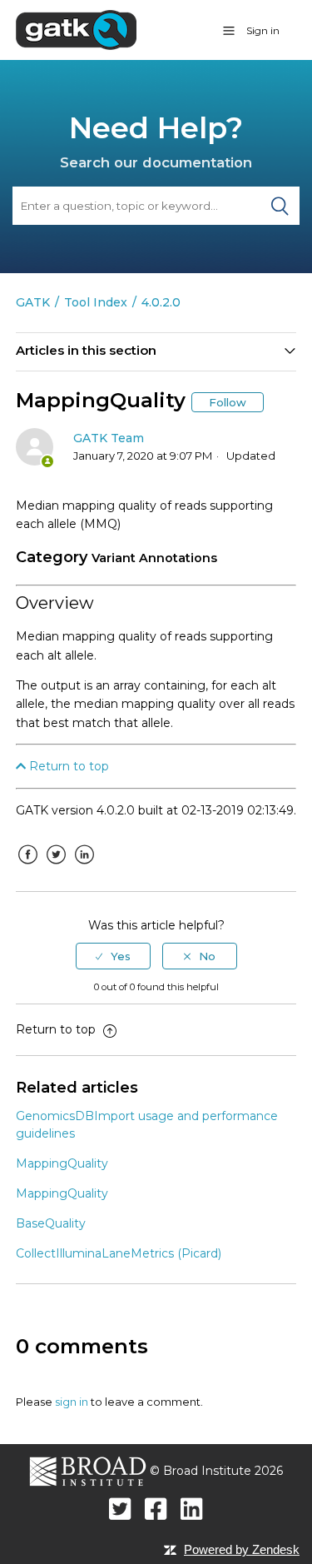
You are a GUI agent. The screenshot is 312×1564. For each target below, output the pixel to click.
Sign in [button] (263, 30)
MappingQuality (62, 1163)
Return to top (67, 766)
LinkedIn (84, 866)
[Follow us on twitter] (120, 1508)
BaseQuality (51, 1223)
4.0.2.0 (161, 302)
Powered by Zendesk (242, 1549)
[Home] (76, 29)
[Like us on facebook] (156, 1508)
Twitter (56, 866)
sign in (71, 1401)
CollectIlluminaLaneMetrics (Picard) (118, 1253)
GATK (33, 302)
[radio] (113, 956)
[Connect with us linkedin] (192, 1508)
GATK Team (108, 438)
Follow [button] (227, 402)
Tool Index (95, 302)
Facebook (28, 866)
